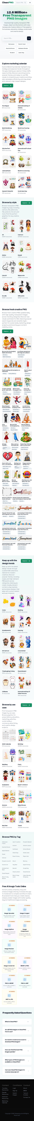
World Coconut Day (24, 170)
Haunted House (10, 48)
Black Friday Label (16, 876)
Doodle (4, 296)
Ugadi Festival (24, 447)
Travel (20, 825)
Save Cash (5, 483)
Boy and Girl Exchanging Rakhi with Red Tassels (15, 426)
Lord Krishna (26, 411)
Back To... (5, 501)
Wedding (4, 764)
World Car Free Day (23, 128)
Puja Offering (24, 449)
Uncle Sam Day (22, 191)
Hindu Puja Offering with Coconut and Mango (25, 445)
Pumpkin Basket (27, 842)
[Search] (25, 2)
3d (3, 234)
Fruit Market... (17, 392)
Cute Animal (21, 650)
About (25, 1088)
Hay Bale (15, 864)
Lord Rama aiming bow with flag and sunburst (23, 352)
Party (19, 764)
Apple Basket (5, 850)
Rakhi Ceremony (6, 356)
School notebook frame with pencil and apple (7, 499)
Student (12, 52)
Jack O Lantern (16, 842)
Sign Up (15, 1090)
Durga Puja (26, 868)
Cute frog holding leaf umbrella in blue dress (27, 390)
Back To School (22, 784)
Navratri (15, 868)
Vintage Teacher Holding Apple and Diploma (6, 446)
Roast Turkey (16, 856)
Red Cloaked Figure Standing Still (28, 371)
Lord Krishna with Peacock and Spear (26, 407)
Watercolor (21, 275)
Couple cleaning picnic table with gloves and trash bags (6, 390)
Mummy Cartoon (5, 430)
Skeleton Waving (25, 469)
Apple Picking (26, 864)
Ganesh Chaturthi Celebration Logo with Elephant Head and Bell (21, 498)
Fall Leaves (11, 44)
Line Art (4, 275)
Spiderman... (16, 409)
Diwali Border (26, 871)
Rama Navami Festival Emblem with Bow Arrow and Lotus (6, 408)
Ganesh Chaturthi (7, 191)
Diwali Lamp (26, 852)
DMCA (25, 1090)
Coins (4, 610)
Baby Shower (22, 805)
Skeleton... (26, 466)
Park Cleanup (16, 483)
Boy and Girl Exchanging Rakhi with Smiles (9, 352)
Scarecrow (5, 864)
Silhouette (21, 296)
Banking (20, 610)
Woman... (15, 485)
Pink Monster (26, 485)
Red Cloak (27, 375)
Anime (4, 255)
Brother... (5, 354)
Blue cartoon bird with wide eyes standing (15, 445)
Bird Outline (15, 447)
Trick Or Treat (22, 44)
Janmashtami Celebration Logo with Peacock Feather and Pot (24, 529)
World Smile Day (7, 128)
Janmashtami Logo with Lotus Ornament (24, 544)
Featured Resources (5, 1097)
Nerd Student (17, 467)
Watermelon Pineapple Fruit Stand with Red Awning (17, 390)
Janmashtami (6, 170)
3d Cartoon (5, 650)
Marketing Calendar (5, 1102)
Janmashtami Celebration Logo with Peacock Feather (24, 514)
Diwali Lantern (16, 871)
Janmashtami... (21, 516)
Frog (25, 394)
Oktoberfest (6, 148)
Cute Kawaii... (27, 392)
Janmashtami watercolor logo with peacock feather (9, 529)
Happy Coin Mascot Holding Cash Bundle (6, 481)
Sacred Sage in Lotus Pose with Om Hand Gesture (26, 426)
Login (14, 1088)
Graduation (5, 784)
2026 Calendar (6, 744)
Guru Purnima (25, 428)
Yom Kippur (5, 106)
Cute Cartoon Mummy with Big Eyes (5, 426)
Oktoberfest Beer (5, 869)
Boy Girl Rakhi (14, 430)
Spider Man (16, 411)
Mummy (25, 861)
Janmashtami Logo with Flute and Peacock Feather (8, 545)
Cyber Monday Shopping (27, 876)
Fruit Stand (16, 394)
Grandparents (6, 630)
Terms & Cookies (25, 1094)
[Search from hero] (29, 38)
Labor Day (21, 52)
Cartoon (20, 234)
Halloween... (28, 373)
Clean (8, 2)
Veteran (4, 858)
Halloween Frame (4, 842)
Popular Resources (5, 1093)
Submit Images (15, 1094)
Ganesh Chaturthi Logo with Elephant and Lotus (8, 513)
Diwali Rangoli (5, 873)
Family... (5, 373)
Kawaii (20, 255)
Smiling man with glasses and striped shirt (17, 465)
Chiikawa (5, 691)
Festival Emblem (7, 411)
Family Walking (12, 373)
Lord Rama (20, 356)
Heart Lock (5, 468)
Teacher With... (5, 448)
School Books (26, 849)
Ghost (14, 861)
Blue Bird (14, 449)
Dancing (20, 630)
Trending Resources (5, 1089)
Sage (23, 430)
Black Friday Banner (5, 877)
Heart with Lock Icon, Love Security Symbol (7, 464)
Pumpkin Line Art (6, 861)
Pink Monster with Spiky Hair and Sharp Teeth (27, 481)
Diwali (3, 854)
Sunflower (15, 849)
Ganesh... (15, 501)
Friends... (5, 392)
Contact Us (26, 1097)
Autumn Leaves (27, 845)
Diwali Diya (15, 852)
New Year (4, 825)
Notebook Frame (7, 503)
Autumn (4, 805)
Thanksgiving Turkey (8, 671)
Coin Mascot (6, 485)
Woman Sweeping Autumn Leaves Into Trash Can (16, 482)
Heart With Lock (7, 466)
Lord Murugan (26, 409)
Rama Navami (21, 354)
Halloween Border (23, 48)
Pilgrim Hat (26, 856)
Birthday (20, 744)
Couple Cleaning (7, 394)
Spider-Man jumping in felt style (16, 407)
